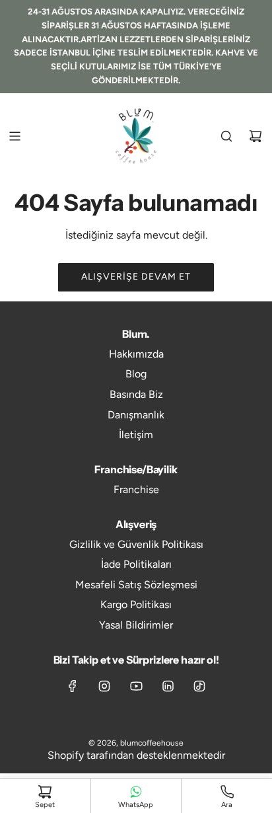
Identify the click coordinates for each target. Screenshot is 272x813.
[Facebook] (72, 686)
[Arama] (226, 136)
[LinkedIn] (167, 686)
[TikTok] (199, 686)
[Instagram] (104, 686)
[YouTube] (136, 686)
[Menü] (14, 136)
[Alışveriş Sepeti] (255, 136)
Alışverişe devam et (136, 276)
